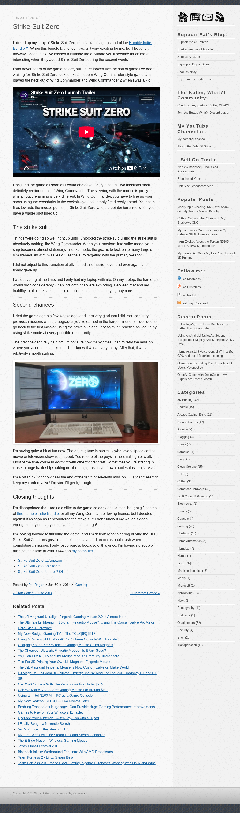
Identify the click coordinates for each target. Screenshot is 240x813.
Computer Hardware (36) (193, 489)
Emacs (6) (184, 511)
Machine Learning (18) (192, 570)
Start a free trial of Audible (195, 49)
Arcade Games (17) (190, 422)
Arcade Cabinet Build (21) (194, 414)
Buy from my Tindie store (194, 79)
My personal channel (191, 139)
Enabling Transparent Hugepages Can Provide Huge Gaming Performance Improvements (86, 707)
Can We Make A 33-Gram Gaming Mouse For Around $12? (63, 690)
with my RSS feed (194, 303)
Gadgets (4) (185, 518)
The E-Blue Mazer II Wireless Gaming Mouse (52, 740)
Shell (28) (183, 637)
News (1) (183, 600)
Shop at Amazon (188, 57)
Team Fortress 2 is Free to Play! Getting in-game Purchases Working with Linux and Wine (87, 763)
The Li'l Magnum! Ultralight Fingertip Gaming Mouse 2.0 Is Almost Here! (72, 617)
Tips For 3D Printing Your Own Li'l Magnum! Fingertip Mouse (64, 662)
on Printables (191, 287)
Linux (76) (184, 563)
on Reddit (188, 295)
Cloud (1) (183, 459)
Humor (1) (184, 555)
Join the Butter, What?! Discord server (203, 112)
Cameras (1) (185, 452)
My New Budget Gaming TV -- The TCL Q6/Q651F (56, 634)
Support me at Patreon (192, 42)
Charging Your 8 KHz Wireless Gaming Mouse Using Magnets (65, 645)
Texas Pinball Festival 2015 (38, 746)
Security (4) (185, 630)
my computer (82, 551)
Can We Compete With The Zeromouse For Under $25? (60, 684)
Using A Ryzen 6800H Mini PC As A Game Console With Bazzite (67, 639)
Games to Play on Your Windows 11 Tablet (50, 712)
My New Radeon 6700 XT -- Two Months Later (53, 701)
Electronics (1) (187, 503)
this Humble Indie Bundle (38, 514)
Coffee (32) (184, 481)
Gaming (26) (185, 526)
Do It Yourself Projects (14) (195, 496)
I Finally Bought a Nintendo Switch (44, 724)
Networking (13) (188, 593)
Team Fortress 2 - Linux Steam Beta (45, 757)
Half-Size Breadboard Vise (195, 186)
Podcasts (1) (186, 615)
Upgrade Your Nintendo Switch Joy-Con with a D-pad (58, 718)
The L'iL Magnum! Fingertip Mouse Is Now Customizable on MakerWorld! (74, 667)
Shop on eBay (187, 72)
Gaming (81, 585)
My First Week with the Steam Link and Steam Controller (61, 735)
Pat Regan (36, 585)
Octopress (80, 793)
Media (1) (183, 578)
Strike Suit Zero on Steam (39, 566)
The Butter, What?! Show (194, 146)
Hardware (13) (186, 533)
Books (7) (184, 444)
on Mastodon (191, 279)
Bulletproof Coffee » (145, 593)
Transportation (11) (190, 645)
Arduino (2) (184, 429)
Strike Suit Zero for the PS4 (40, 572)
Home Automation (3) (191, 541)
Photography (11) (188, 608)
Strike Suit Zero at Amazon (40, 560)
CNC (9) (182, 474)
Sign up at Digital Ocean (193, 64)
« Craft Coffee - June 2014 (32, 593)
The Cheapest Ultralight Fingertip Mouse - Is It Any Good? (62, 650)
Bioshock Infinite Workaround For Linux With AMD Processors (65, 752)
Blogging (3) (185, 437)
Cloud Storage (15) (190, 466)
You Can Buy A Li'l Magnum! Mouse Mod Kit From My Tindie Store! (69, 656)
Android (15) (185, 407)
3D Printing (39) (188, 400)
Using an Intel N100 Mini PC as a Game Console (55, 695)
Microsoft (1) (186, 585)
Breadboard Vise (188, 179)
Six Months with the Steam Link (42, 729)
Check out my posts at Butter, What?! (203, 105)
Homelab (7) (185, 548)
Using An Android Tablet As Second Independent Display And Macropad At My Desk (206, 340)
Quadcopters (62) (189, 623)
